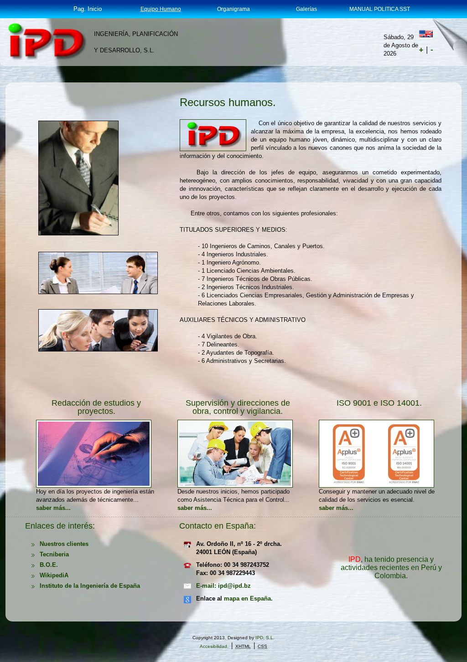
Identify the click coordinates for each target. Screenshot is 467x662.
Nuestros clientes (64, 543)
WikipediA (54, 575)
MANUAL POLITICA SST (379, 9)
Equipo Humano (160, 9)
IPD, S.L (264, 637)
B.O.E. (49, 564)
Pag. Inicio (87, 8)
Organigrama (233, 9)
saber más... (53, 507)
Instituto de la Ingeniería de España (90, 585)
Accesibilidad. (214, 646)
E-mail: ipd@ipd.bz (223, 585)
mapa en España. (248, 598)
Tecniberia (54, 554)
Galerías (306, 9)
